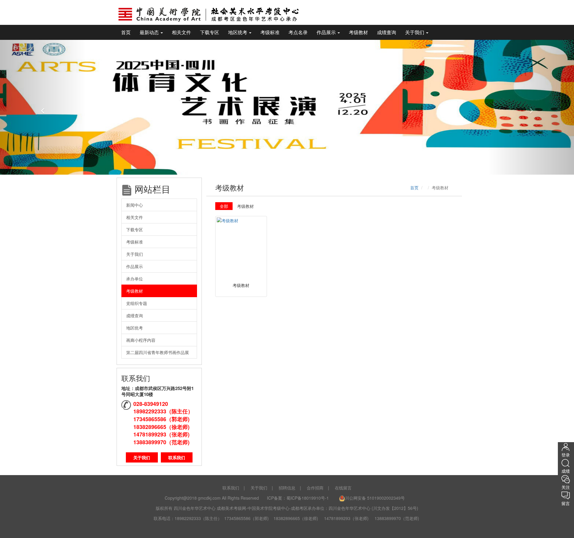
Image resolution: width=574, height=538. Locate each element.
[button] (43, 107)
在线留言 (343, 488)
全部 (224, 206)
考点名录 (298, 32)
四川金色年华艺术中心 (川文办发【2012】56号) (373, 508)
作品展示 (134, 266)
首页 (126, 32)
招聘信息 (287, 488)
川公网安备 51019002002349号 (375, 498)
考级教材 (358, 32)
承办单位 (134, 279)
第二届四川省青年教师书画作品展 (157, 352)
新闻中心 (134, 205)
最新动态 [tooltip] (150, 32)
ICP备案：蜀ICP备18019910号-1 (298, 498)
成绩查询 (386, 32)
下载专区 (209, 32)
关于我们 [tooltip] (415, 32)
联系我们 (176, 457)
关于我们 (134, 254)
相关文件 (181, 32)
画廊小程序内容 (140, 340)
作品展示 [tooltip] (327, 32)
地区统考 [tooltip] (238, 32)
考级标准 (270, 32)
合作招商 (315, 488)
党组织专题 (136, 303)
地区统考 (134, 328)
